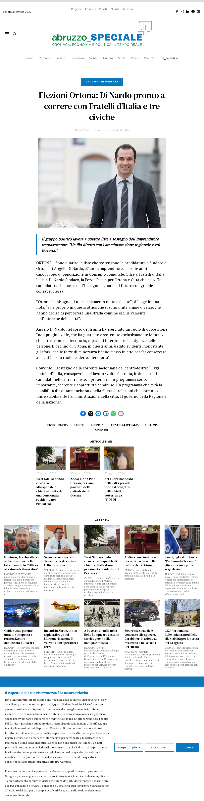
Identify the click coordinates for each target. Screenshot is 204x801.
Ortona (151, 425)
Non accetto (159, 747)
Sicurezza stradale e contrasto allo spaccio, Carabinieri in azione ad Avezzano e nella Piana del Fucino (141, 639)
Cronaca (92, 81)
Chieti (103, 9)
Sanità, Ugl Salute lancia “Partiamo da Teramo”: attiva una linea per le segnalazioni (181, 563)
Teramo (127, 9)
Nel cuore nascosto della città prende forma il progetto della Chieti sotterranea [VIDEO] (118, 489)
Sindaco (101, 430)
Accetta (187, 747)
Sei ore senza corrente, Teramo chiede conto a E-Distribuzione (60, 561)
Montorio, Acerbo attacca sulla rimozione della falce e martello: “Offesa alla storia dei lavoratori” (21, 563)
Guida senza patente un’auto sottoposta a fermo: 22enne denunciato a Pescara (19, 637)
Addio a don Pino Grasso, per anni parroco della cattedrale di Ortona (82, 487)
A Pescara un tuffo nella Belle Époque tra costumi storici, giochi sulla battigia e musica (101, 637)
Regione (76, 9)
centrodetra (56, 425)
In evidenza (109, 81)
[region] (102, 744)
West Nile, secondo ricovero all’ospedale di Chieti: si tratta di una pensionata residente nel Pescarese (50, 491)
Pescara (90, 9)
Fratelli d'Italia (125, 425)
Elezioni (98, 425)
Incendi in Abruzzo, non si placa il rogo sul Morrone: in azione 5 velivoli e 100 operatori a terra (61, 639)
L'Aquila (115, 9)
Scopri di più (127, 747)
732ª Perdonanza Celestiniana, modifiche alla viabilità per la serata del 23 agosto (182, 637)
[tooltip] (177, 11)
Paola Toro (99, 130)
